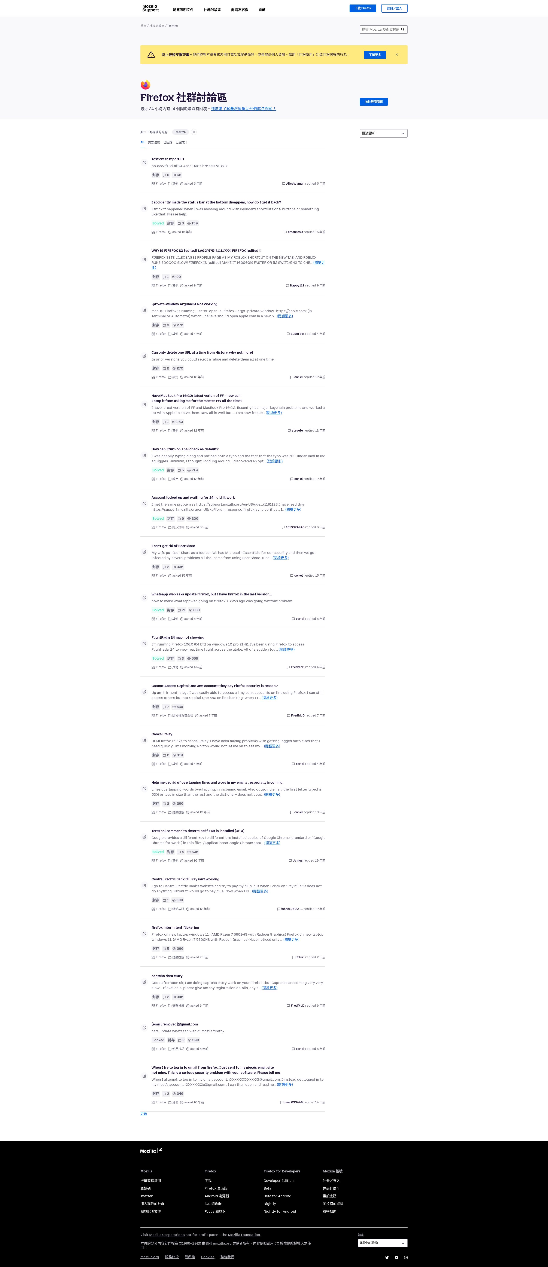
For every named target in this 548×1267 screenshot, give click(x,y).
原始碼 (145, 1188)
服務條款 (172, 1257)
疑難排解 (178, 812)
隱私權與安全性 (182, 715)
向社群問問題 (374, 102)
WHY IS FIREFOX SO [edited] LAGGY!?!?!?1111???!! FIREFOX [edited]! (206, 251)
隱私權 (190, 1257)
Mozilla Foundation (244, 1235)
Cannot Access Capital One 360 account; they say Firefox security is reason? (215, 686)
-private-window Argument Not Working (184, 304)
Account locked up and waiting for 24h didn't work (193, 498)
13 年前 (320, 812)
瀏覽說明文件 (183, 10)
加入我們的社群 (152, 1204)
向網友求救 (239, 10)
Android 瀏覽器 (217, 1196)
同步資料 (178, 527)
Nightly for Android (280, 1211)
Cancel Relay (162, 734)
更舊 (143, 1114)
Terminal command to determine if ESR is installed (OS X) (198, 831)
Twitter (146, 1196)
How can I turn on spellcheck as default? (185, 449)
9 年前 (321, 285)
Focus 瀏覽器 (215, 1211)
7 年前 (321, 715)
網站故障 (178, 909)
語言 (361, 1235)
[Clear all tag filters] (194, 132)
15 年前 (320, 232)
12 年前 (320, 377)
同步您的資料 (333, 1204)
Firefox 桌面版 (216, 1188)
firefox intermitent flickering (175, 928)
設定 (175, 377)
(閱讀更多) (285, 316)
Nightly (270, 1204)
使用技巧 (178, 1049)
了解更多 (375, 55)
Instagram (406, 1257)
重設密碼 (330, 1196)
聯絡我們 (227, 1257)
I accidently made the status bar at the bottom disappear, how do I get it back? (216, 202)
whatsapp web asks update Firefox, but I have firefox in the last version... (212, 594)
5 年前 (321, 183)
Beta (267, 1188)
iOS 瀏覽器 (213, 1204)
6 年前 (321, 527)
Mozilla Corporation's (167, 1235)
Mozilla (151, 1151)
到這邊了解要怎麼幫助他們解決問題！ (243, 109)
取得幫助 (330, 1211)
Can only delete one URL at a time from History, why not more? (202, 352)
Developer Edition (279, 1181)
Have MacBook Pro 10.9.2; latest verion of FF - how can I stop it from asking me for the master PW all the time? (197, 398)
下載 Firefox (363, 8)
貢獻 (262, 10)
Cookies (207, 1257)
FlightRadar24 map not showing (178, 637)
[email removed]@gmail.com (175, 1024)
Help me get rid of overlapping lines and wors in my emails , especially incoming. (217, 782)
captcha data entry (167, 976)
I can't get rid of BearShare (173, 546)
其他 (175, 183)
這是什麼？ (331, 1188)
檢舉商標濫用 (150, 1181)
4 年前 (321, 334)
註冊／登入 (394, 8)
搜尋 (402, 29)
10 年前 (320, 860)
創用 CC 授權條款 (280, 1243)
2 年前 (321, 957)
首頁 (143, 26)
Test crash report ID (168, 159)
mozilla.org (149, 1257)
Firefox (161, 183)
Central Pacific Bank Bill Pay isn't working (185, 879)
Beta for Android (277, 1196)
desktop (181, 132)
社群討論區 (212, 10)
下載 (208, 1181)
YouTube (396, 1257)
